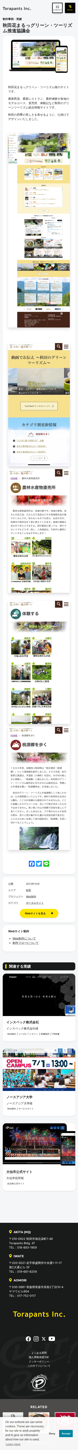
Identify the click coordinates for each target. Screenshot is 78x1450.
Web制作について (24, 938)
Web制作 (31, 896)
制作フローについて (26, 943)
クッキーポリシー (39, 1361)
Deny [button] (52, 1433)
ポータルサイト (35, 902)
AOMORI (20, 1280)
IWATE (19, 1256)
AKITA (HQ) (22, 1232)
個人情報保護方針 (39, 1357)
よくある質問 (39, 1352)
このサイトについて (39, 1365)
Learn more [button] (13, 1444)
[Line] (46, 864)
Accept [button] (66, 1433)
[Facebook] (31, 864)
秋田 (28, 890)
